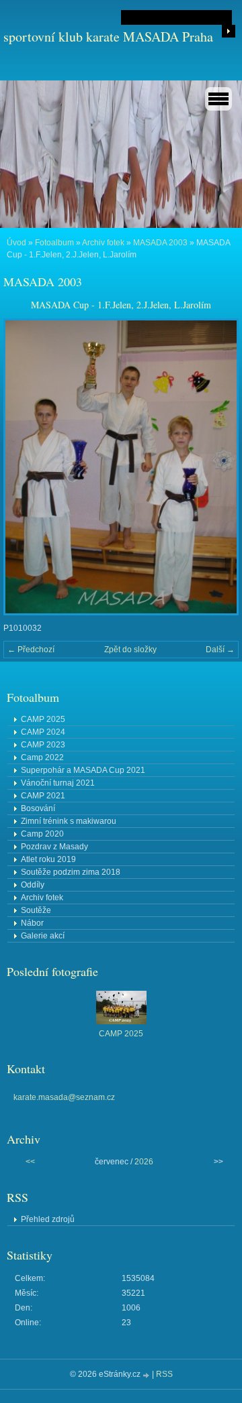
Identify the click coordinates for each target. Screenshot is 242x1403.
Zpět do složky (130, 649)
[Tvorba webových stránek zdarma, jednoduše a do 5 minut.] (147, 1375)
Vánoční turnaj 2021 (58, 783)
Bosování (38, 808)
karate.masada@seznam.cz (64, 1097)
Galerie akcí (43, 935)
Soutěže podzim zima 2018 (70, 872)
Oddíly (32, 885)
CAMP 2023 (43, 744)
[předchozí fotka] (25, 466)
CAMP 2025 (43, 719)
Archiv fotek (103, 242)
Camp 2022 (42, 757)
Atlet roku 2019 (48, 859)
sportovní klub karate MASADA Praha (108, 36)
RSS (164, 1374)
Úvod (16, 242)
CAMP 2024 (43, 732)
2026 (143, 1161)
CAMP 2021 (43, 795)
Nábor (32, 923)
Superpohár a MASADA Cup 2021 (83, 770)
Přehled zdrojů (48, 1219)
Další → (220, 649)
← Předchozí (30, 649)
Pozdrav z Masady (54, 846)
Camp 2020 (42, 834)
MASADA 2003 (160, 242)
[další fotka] (217, 466)
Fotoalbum (54, 242)
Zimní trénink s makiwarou (68, 821)
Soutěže (36, 910)
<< (30, 1161)
